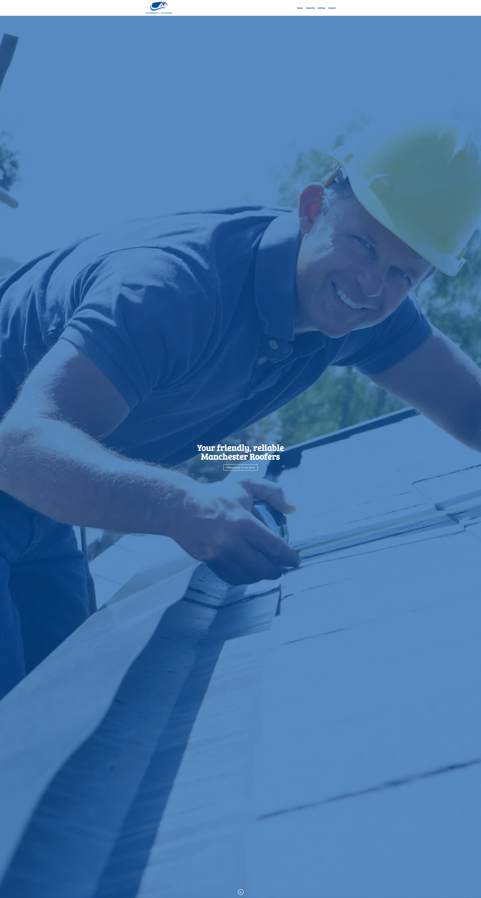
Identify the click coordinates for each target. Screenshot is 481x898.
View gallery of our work (240, 467)
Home (300, 8)
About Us (310, 8)
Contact (332, 8)
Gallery (321, 8)
